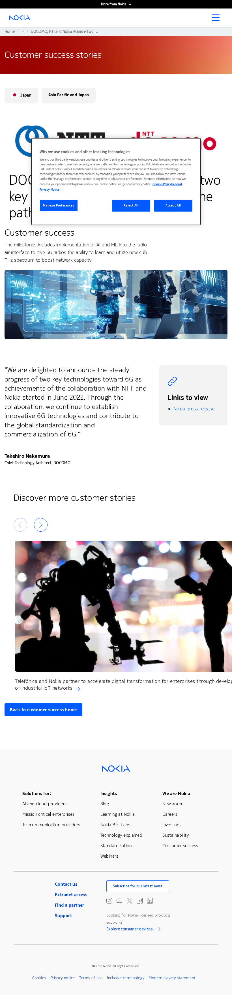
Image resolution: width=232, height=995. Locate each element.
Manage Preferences (58, 205)
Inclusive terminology (125, 977)
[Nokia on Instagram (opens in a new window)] (109, 901)
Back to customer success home (43, 710)
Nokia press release (193, 409)
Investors (171, 824)
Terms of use (90, 977)
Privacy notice (63, 977)
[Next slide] (41, 525)
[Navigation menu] (217, 19)
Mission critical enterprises (48, 814)
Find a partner (69, 905)
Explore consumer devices (129, 930)
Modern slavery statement (172, 977)
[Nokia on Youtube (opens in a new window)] (119, 901)
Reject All (131, 205)
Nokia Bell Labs (115, 824)
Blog (104, 803)
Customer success (180, 845)
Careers (169, 814)
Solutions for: (36, 793)
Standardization (116, 845)
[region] (116, 181)
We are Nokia (176, 793)
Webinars (109, 856)
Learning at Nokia (117, 814)
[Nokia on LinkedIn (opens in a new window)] (150, 901)
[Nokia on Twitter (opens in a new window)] (129, 901)
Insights (108, 793)
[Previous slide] (20, 525)
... (23, 31)
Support (63, 916)
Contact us (66, 884)
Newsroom (172, 803)
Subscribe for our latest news (138, 886)
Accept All (173, 205)
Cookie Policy (161, 184)
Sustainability (175, 835)
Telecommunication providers (51, 824)
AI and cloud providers (44, 803)
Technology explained (121, 835)
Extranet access (71, 895)
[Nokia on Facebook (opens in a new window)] (140, 901)
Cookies (39, 977)
